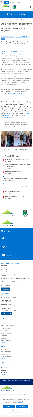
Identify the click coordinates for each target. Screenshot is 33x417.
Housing (3, 321)
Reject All (22, 406)
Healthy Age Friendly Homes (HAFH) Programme (14, 51)
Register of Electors (6, 340)
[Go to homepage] (8, 223)
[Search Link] (26, 7)
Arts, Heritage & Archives (8, 325)
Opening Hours (7, 313)
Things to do (4, 367)
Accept (9, 406)
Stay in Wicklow (5, 365)
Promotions (4, 372)
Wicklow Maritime (6, 356)
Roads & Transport (6, 328)
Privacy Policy (20, 402)
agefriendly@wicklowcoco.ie (8, 117)
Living (6, 2)
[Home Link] (2, 1)
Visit (18, 2)
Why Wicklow (4, 349)
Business (12, 2)
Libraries (3, 338)
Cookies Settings (15, 410)
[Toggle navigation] (30, 7)
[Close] (29, 397)
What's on (3, 370)
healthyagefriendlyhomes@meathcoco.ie (12, 93)
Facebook (7, 239)
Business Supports (6, 351)
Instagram (8, 255)
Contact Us (6, 289)
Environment (4, 330)
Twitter (8, 247)
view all (3, 342)
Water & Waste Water (6, 333)
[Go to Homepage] (8, 213)
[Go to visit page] (25, 213)
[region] (15, 405)
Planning (3, 323)
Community (4, 335)
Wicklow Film (4, 354)
